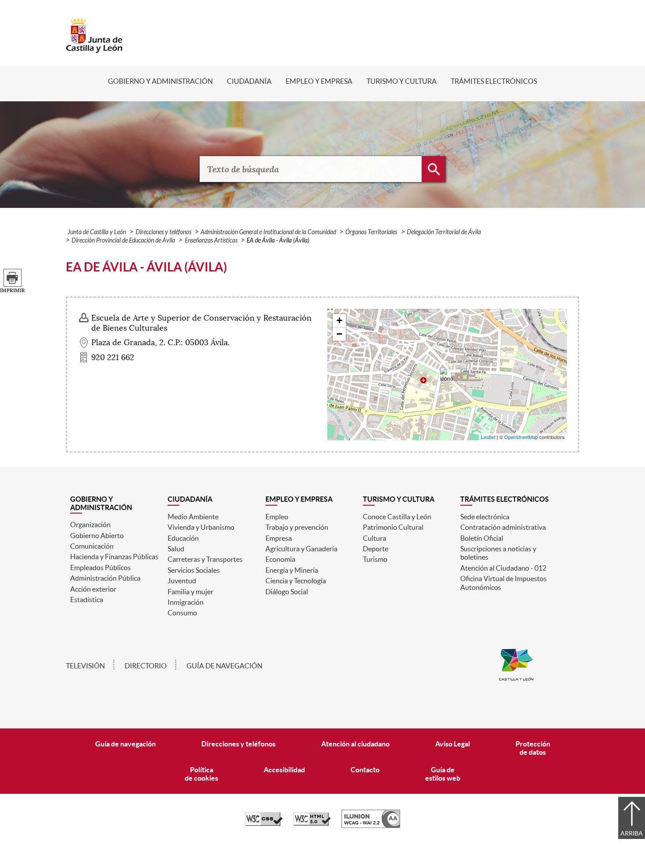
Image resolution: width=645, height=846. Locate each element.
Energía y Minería (291, 570)
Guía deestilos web (442, 774)
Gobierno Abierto (97, 535)
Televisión (85, 666)
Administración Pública (105, 578)
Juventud (182, 581)
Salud (176, 549)
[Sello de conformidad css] (264, 823)
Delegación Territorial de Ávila (444, 232)
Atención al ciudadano (355, 744)
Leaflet (488, 436)
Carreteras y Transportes (205, 559)
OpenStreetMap (521, 436)
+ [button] (339, 320)
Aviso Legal (452, 744)
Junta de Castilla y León (97, 232)
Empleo (276, 517)
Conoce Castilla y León (397, 517)
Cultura (374, 538)
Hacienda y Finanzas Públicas (114, 556)
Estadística (86, 599)
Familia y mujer (190, 592)
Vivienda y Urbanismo (201, 527)
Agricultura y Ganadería (301, 549)
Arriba (631, 833)
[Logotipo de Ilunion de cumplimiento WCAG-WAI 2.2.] (370, 825)
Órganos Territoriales (371, 232)
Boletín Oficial (481, 538)
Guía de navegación (224, 666)
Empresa (278, 538)
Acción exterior (93, 589)
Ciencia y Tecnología (295, 581)
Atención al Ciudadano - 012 (503, 568)
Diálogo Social (286, 592)
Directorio (146, 666)
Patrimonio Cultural (393, 527)
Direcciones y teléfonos (163, 232)
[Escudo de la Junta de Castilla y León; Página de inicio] (94, 48)
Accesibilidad (284, 770)
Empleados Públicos (100, 567)
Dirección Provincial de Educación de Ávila (123, 240)
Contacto (365, 770)
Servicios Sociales (194, 570)
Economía (280, 559)
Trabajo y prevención (296, 527)
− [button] (339, 333)
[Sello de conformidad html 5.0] (312, 823)
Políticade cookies (201, 774)
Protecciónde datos (533, 748)
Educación (183, 538)
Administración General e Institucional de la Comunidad (268, 232)
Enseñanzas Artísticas (211, 240)
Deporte (375, 549)
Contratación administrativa (503, 527)
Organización (90, 524)
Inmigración (186, 602)
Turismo (375, 559)
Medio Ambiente (193, 517)
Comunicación (92, 546)
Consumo (182, 613)
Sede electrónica (484, 517)
